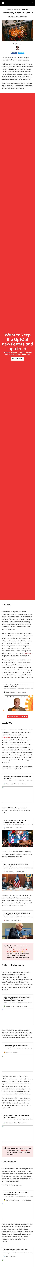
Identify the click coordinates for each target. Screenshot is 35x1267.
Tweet (22, 52)
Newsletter (24, 9)
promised (28, 653)
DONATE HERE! (17, 359)
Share (14, 52)
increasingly (6, 737)
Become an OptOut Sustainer (17, 716)
